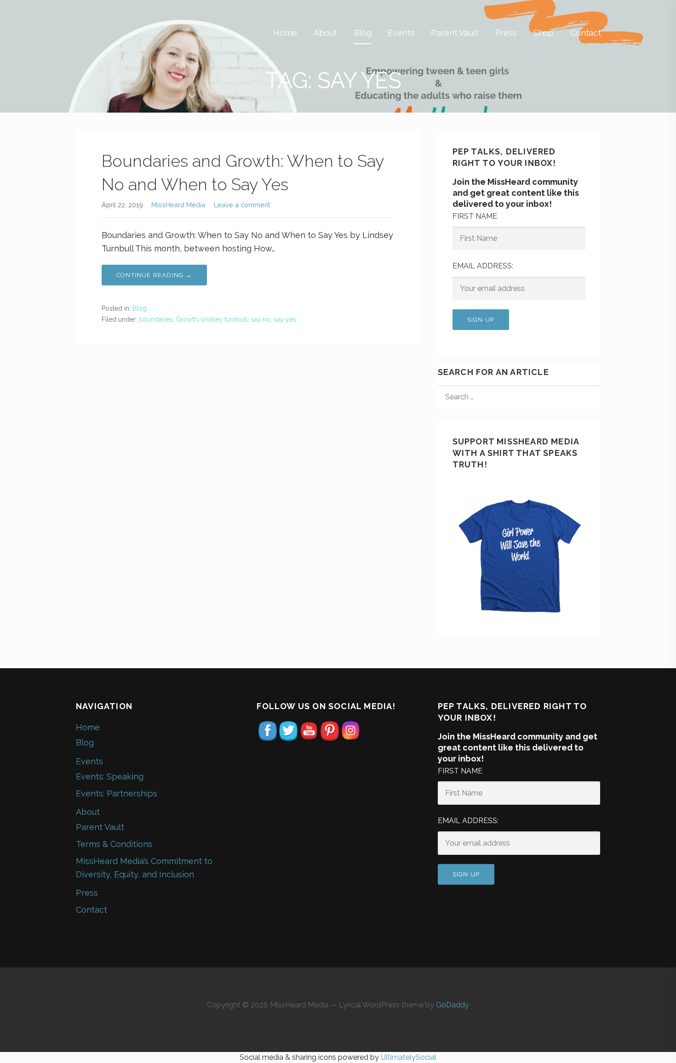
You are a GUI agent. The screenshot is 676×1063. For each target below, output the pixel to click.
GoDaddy (452, 1004)
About (325, 33)
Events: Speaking (109, 776)
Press (506, 33)
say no (260, 319)
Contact (585, 33)
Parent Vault (454, 33)
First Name (475, 216)
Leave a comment (242, 205)
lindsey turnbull (224, 319)
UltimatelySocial (408, 1057)
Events (401, 33)
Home (285, 33)
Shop (543, 33)
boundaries (155, 319)
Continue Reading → (154, 275)
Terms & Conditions (114, 844)
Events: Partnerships (116, 793)
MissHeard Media (178, 205)
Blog (362, 33)
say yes (285, 319)
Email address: (483, 265)
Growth (187, 319)
